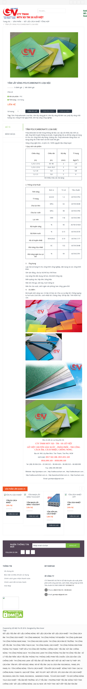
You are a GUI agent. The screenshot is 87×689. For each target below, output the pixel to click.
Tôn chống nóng (18, 668)
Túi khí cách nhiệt (58, 676)
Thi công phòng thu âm (55, 653)
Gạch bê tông (29, 672)
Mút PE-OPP (41, 672)
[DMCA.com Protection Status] (13, 614)
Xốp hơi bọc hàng (26, 664)
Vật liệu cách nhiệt (60, 633)
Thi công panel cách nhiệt (47, 645)
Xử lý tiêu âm (41, 680)
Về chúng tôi (9, 571)
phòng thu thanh (10, 649)
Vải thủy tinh (49, 684)
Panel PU (6, 668)
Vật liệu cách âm (44, 633)
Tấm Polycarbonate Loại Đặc (22, 115)
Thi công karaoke (32, 637)
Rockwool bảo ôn (11, 676)
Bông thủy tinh (69, 668)
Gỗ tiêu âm (35, 661)
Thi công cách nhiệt (15, 637)
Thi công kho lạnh (36, 653)
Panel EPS (75, 664)
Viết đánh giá (29, 87)
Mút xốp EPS (52, 672)
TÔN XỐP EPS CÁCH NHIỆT (52, 513)
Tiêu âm (62, 649)
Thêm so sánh (65, 111)
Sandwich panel (42, 676)
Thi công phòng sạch (17, 653)
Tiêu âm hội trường (26, 680)
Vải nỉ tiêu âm (40, 664)
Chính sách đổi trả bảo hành (15, 582)
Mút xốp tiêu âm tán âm (66, 684)
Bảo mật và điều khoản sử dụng (16, 575)
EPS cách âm (63, 672)
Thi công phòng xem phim (71, 645)
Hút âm (69, 649)
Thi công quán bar (74, 637)
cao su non (38, 684)
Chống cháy (52, 649)
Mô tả (7, 127)
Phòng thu (34, 657)
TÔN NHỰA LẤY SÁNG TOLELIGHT (33, 503)
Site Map (7, 586)
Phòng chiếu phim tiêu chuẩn (52, 657)
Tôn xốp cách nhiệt (52, 668)
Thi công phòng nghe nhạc (14, 641)
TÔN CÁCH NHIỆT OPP (74, 503)
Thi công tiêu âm (73, 653)
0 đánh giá (18, 87)
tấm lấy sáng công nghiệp (42, 118)
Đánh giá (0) (10, 134)
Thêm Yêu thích (48, 111)
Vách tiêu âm (22, 657)
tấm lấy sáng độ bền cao (57, 115)
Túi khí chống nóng (75, 676)
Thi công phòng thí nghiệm (53, 637)
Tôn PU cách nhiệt (35, 668)
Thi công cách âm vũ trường (61, 641)
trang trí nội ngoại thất (24, 118)
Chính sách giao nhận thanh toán (17, 578)
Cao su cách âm (53, 664)
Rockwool (65, 664)
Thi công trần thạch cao (24, 645)
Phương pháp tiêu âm (58, 680)
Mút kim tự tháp (69, 661)
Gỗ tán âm (45, 661)
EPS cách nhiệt (75, 672)
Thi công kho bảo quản (37, 641)
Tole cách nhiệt (10, 680)
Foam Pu (18, 672)
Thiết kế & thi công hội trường (33, 649)
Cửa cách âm (71, 657)
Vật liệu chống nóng (26, 633)
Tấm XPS (14, 664)
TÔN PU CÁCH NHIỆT (11, 501)
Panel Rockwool (27, 676)
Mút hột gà (56, 661)
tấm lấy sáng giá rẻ (40, 115)
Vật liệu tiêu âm (9, 633)
